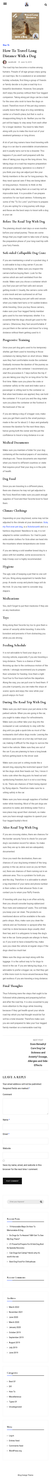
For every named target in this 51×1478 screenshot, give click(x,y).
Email (6, 1134)
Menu (6, 3)
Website (7, 1148)
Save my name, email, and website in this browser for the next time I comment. (22, 1167)
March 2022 (14, 1307)
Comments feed (16, 1446)
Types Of (13, 1402)
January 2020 (15, 1327)
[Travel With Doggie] (27, 4)
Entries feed (14, 1441)
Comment (7, 1094)
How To (6, 45)
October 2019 (15, 1332)
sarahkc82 (12, 62)
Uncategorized (15, 1407)
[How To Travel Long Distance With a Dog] (25, 39)
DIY (10, 1386)
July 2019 (13, 1347)
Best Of (12, 1381)
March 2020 (14, 1322)
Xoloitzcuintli (33, 526)
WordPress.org (15, 1451)
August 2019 (14, 1342)
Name (6, 1120)
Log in (11, 1436)
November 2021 (16, 1312)
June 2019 (13, 1353)
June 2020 (13, 1317)
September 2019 (16, 1337)
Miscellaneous (15, 1397)
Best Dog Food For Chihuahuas (22, 1262)
